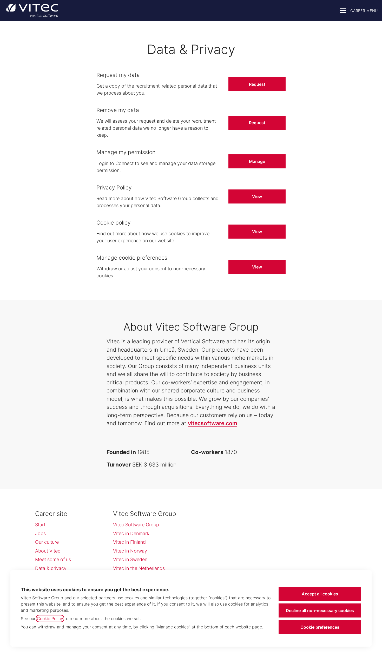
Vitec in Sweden (130, 559)
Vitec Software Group (136, 524)
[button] (257, 267)
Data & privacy (51, 568)
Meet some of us (53, 559)
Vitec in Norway (130, 551)
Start (40, 524)
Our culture (47, 542)
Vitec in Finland (129, 542)
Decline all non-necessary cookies (320, 610)
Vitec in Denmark (131, 533)
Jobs (40, 533)
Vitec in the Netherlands (139, 568)
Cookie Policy (50, 618)
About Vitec (47, 551)
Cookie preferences (319, 627)
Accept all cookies (320, 593)
